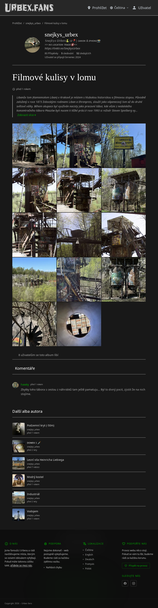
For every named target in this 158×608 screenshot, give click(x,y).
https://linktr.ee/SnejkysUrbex (62, 48)
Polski (88, 568)
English (89, 554)
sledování (67, 53)
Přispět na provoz (138, 565)
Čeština (119, 8)
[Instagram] (133, 583)
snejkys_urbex (33, 23)
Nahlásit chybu (54, 567)
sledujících (83, 53)
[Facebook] (125, 583)
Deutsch (89, 559)
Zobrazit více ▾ (26, 115)
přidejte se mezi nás (21, 565)
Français (89, 564)
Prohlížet (99, 7)
